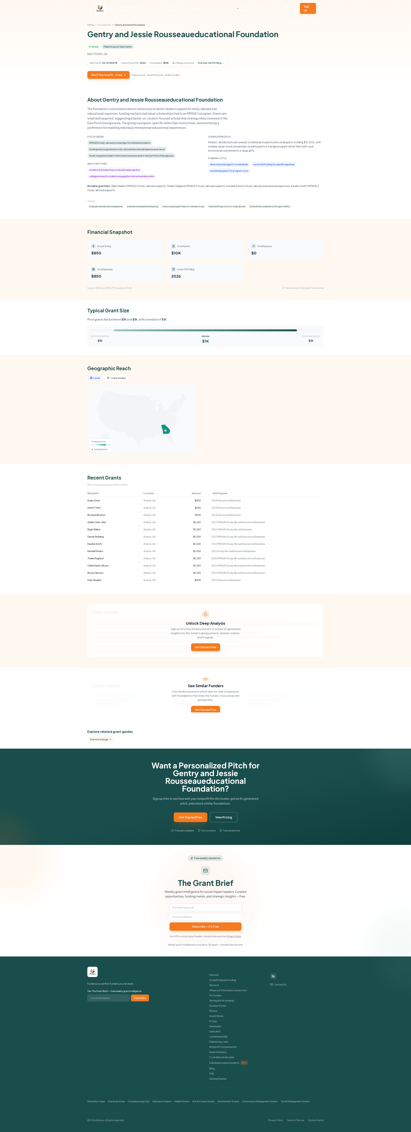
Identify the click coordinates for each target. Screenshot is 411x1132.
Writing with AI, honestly (221, 1000)
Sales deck (215, 1031)
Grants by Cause (96, 1101)
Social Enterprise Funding (131, 8)
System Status (316, 1120)
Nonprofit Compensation (222, 1046)
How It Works (216, 1015)
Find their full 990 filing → (211, 62)
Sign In (286, 8)
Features (110, 8)
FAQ (211, 1073)
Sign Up (306, 8)
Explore (209, 8)
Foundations (104, 24)
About (226, 8)
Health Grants (182, 1101)
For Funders (172, 8)
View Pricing (223, 817)
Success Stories (217, 1005)
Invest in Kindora (217, 1051)
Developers (192, 8)
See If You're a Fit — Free (106, 75)
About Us (214, 985)
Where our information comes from (228, 990)
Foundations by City (138, 1101)
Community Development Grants (260, 1101)
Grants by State (116, 1101)
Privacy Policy (234, 936)
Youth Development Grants (295, 1101)
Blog (211, 1068)
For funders (215, 995)
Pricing (157, 8)
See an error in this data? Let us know (305, 287)
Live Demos (243, 8)
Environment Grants (228, 1101)
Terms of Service (295, 1120)
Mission (213, 1010)
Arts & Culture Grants (203, 1101)
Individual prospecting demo (227, 1062)
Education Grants (162, 1101)
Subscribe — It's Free (205, 926)
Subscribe (140, 997)
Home (90, 24)
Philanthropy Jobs (218, 1041)
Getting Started (217, 1078)
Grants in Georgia (99, 739)
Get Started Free (205, 647)
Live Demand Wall (218, 1036)
